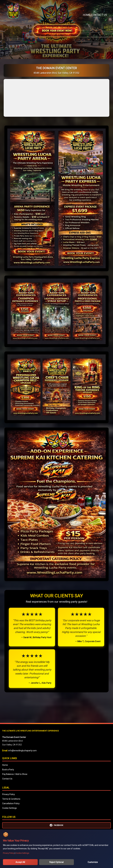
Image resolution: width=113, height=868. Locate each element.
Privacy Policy (8, 794)
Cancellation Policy (11, 803)
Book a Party (8, 769)
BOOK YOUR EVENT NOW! (56, 31)
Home (86, 14)
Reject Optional (56, 862)
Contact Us (99, 14)
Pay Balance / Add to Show (14, 774)
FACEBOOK (58, 825)
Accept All (20, 862)
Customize (93, 862)
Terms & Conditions (11, 799)
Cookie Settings (9, 808)
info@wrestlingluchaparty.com (22, 750)
